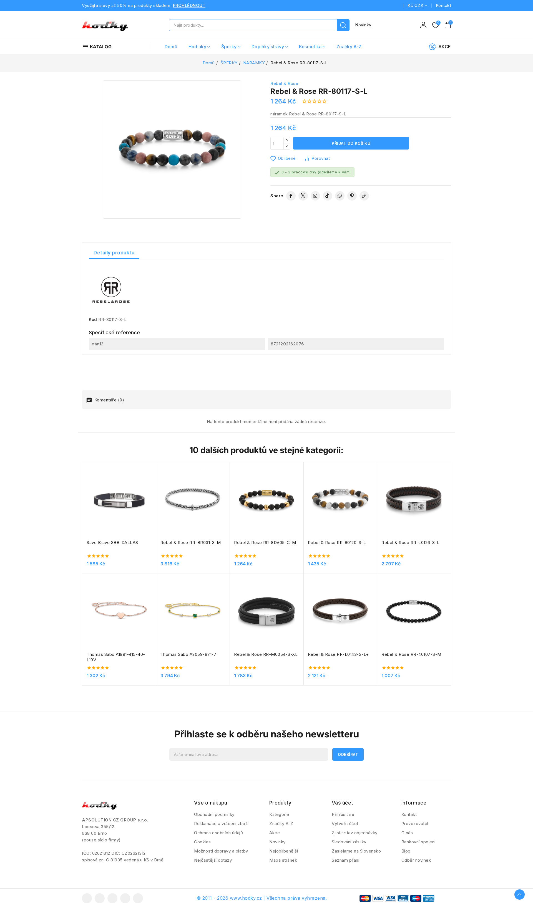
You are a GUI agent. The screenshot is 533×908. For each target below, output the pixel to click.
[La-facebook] (87, 898)
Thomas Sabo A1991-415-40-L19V (116, 657)
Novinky (363, 24)
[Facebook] (291, 196)
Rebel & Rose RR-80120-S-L (337, 542)
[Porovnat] (154, 479)
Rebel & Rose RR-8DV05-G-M (265, 542)
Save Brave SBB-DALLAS (112, 542)
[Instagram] (315, 196)
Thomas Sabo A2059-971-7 (188, 654)
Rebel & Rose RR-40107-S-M (411, 654)
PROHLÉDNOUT (189, 5)
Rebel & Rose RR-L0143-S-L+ (338, 654)
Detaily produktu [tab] (114, 253)
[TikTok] (327, 196)
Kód (93, 319)
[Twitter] (303, 196)
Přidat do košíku (351, 143)
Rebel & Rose (284, 83)
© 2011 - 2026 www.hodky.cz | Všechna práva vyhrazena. (262, 898)
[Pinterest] (352, 196)
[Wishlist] (435, 25)
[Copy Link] (364, 196)
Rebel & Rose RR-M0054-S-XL (266, 654)
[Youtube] (112, 898)
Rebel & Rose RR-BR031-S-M (190, 542)
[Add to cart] (154, 501)
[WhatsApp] (340, 196)
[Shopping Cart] (447, 25)
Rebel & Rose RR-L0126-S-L (410, 542)
